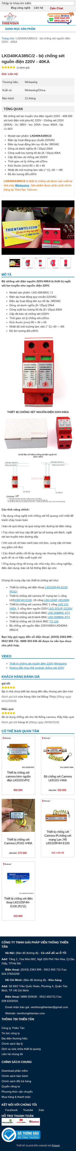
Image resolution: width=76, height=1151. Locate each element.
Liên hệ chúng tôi (12, 1054)
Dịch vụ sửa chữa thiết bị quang (21, 1048)
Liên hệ (38, 7)
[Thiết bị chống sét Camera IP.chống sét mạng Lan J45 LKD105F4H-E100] (57, 815)
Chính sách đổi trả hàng (16, 1081)
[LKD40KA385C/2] (27, 262)
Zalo (41, 1110)
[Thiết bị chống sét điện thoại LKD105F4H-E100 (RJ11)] (18, 878)
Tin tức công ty (11, 1033)
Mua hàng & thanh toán (16, 1096)
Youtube (28, 1110)
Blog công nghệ (20, 7)
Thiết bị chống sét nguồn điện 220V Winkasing (38, 663)
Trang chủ (8, 38)
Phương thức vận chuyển (17, 1091)
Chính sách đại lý (12, 1043)
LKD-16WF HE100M (56, 600)
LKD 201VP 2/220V (60, 608)
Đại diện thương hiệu (14, 1038)
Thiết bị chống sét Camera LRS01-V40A (18, 841)
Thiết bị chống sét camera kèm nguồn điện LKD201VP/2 (18, 776)
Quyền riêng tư (11, 1086)
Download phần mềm (15, 1070)
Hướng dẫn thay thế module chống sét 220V (36, 667)
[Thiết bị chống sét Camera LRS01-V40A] (18, 815)
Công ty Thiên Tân (13, 1028)
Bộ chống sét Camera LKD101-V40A (58, 778)
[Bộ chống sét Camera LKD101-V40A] (57, 752)
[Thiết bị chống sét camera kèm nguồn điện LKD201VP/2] (18, 752)
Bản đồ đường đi (27, 952)
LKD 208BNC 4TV (59, 612)
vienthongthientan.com (31, 1013)
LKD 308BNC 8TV (59, 617)
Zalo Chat (56, 8)
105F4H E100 (23, 600)
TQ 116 (53, 621)
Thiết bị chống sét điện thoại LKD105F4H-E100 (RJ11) (18, 902)
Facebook (11, 1110)
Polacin (56, 1145)
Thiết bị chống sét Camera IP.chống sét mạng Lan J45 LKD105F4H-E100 (57, 837)
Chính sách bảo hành (15, 1075)
